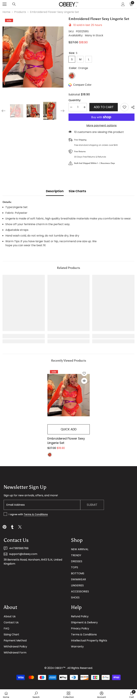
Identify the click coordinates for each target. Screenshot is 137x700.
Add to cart (104, 107)
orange (49, 454)
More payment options (101, 125)
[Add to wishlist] (124, 107)
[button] (3, 110)
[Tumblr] (12, 527)
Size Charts (77, 191)
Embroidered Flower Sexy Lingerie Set (66, 440)
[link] (24, 336)
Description (55, 191)
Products (20, 12)
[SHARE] (131, 107)
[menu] (5, 4)
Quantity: (74, 100)
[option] (33, 57)
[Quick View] (84, 381)
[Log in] (123, 4)
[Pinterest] (5, 527)
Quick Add (69, 429)
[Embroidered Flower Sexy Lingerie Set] (68, 395)
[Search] (14, 4)
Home (6, 12)
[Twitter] (20, 527)
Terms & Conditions (36, 514)
